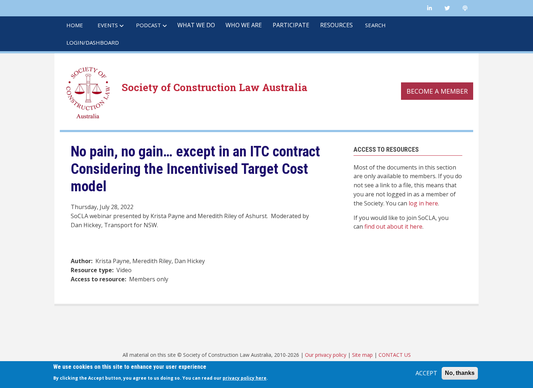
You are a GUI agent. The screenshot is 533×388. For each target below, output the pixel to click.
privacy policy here (244, 378)
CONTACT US (395, 354)
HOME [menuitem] (74, 25)
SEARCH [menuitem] (375, 25)
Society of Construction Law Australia (214, 87)
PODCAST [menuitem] (148, 25)
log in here (423, 203)
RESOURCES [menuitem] (336, 25)
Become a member (437, 91)
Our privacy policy (325, 354)
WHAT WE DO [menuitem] (196, 25)
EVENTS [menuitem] (108, 25)
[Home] (88, 92)
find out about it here (393, 226)
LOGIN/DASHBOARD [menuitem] (92, 42)
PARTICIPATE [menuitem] (291, 25)
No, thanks (460, 373)
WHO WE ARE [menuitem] (244, 25)
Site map (362, 354)
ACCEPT (426, 373)
